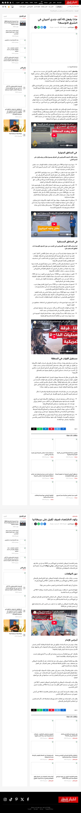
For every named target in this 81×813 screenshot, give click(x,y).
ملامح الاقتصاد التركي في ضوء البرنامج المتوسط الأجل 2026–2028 (66, 777)
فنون (22, 2)
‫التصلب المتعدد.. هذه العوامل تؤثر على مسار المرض (12, 50)
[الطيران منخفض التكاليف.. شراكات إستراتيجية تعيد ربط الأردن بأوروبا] (42, 726)
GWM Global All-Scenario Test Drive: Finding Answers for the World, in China (11, 23)
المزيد (17, 2)
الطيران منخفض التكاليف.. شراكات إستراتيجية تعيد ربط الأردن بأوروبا (43, 735)
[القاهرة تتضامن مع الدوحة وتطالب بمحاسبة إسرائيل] (42, 487)
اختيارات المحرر (37, 6)
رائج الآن (59, 6)
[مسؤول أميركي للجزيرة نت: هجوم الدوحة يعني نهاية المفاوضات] (66, 466)
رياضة (26, 2)
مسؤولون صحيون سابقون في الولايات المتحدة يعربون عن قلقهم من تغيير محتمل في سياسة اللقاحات (13, 112)
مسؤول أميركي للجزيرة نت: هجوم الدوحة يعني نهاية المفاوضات (66, 475)
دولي (50, 2)
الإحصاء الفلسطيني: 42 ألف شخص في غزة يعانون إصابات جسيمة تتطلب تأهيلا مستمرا (11, 59)
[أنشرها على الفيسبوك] (44, 27)
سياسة (46, 2)
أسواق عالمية (23, 6)
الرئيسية (59, 2)
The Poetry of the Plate (15, 134)
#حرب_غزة (51, 6)
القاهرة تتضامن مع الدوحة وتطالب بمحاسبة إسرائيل (44, 496)
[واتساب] (38, 27)
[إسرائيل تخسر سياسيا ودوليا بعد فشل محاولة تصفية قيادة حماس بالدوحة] (42, 466)
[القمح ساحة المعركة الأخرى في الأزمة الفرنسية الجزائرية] (66, 444)
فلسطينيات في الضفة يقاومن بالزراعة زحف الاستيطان (42, 756)
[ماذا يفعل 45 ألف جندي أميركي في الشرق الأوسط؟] (54, 48)
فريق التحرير (71, 27)
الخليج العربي (30, 6)
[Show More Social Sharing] (32, 27)
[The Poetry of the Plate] (15, 125)
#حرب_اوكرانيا (44, 6)
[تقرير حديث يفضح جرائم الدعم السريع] (66, 487)
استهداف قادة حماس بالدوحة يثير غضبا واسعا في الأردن (42, 453)
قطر (54, 2)
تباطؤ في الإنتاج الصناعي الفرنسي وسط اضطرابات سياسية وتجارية (66, 756)
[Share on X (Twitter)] (41, 27)
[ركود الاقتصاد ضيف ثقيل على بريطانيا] (54, 544)
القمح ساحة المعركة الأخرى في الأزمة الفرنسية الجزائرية (67, 453)
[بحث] (5, 7)
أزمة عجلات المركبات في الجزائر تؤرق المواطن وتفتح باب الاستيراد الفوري (43, 777)
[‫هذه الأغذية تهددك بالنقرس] (23, 42)
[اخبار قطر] (72, 2)
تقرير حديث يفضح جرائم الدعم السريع (67, 495)
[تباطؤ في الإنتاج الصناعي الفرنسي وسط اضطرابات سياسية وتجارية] (66, 747)
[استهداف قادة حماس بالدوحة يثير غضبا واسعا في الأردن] (42, 444)
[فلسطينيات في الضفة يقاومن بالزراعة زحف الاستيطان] (42, 747)
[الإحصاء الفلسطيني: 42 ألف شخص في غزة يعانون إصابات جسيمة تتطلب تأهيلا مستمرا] (23, 59)
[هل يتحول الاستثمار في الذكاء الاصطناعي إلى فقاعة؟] (66, 726)
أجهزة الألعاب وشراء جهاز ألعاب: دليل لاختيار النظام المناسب (12, 32)
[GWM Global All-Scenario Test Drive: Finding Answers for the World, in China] (23, 23)
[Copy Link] (35, 27)
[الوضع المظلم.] (13, 2)
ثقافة (31, 2)
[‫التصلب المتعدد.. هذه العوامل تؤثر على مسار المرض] (23, 50)
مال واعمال (41, 2)
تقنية (35, 2)
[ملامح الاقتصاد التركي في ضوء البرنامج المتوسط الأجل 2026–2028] (66, 768)
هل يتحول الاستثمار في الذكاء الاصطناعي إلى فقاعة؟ (69, 735)
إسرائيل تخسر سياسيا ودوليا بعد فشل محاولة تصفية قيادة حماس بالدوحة (42, 475)
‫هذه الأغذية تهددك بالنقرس (11, 40)
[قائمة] (3, 7)
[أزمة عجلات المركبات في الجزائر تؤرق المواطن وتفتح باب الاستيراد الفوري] (42, 768)
